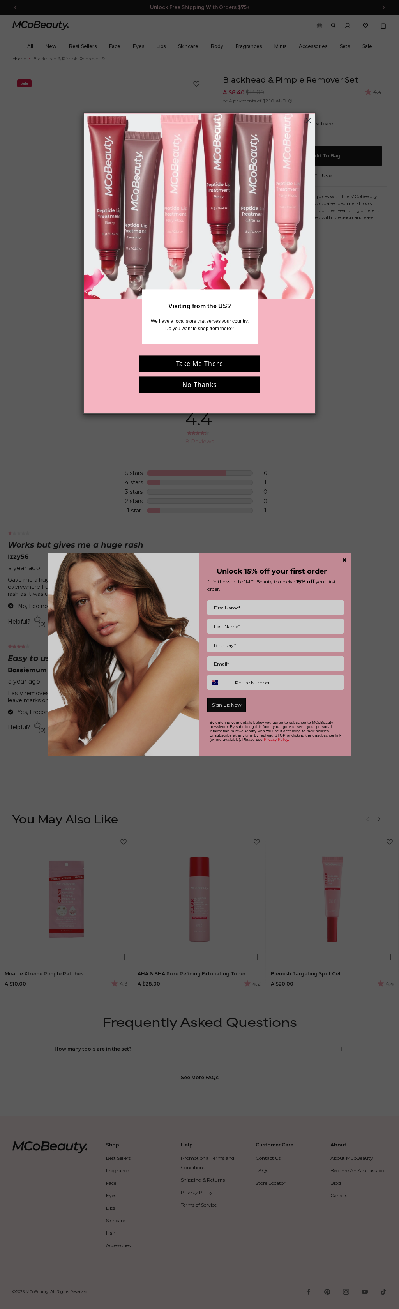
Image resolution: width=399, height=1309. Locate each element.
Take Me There (199, 363)
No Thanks (199, 384)
